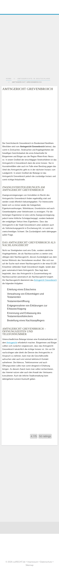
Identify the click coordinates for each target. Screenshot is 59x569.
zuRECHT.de (19, 562)
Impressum (32, 562)
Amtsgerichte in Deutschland (34, 78)
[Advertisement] (29, 44)
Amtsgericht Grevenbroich (45, 280)
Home (8, 78)
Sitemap (29, 565)
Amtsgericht (12, 342)
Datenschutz (46, 562)
